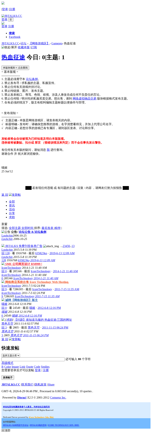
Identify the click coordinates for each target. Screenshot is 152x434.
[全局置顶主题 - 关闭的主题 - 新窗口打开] (3, 264)
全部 (12, 201)
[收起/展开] (9, 47)
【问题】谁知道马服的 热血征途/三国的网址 (43, 319)
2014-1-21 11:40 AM (46, 278)
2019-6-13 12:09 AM (42, 260)
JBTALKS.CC (10, 43)
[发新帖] (15, 194)
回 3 (4, 327)
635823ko (41, 253)
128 (3, 260)
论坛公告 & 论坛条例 (32, 231)
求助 (12, 217)
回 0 (4, 271)
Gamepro (56, 43)
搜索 (12, 33)
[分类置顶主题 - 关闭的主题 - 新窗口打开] (3, 300)
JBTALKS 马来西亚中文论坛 (15, 425)
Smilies (45, 366)
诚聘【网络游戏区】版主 (21, 300)
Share (51, 384)
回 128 (5, 253)
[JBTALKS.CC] (11, 15)
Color (7, 366)
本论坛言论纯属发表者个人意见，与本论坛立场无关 (26, 407)
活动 (12, 209)
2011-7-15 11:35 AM (47, 296)
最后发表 (48, 228)
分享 (12, 213)
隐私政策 (41, 384)
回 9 (4, 289)
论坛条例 (32, 79)
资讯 (12, 205)
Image (15, 366)
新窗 (4, 224)
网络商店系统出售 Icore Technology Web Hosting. (37, 282)
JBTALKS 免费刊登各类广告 (23, 246)
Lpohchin (7, 235)
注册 (12, 9)
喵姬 (4, 303)
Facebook (14, 36)
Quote (29, 366)
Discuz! (22, 397)
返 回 (4, 194)
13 (73, 246)
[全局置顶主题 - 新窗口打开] (3, 246)
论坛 (24, 43)
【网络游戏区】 (39, 43)
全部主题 (15, 228)
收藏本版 (24, 47)
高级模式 (7, 363)
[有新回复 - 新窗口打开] (3, 319)
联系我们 (27, 384)
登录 (5, 9)
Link (22, 366)
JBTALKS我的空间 (38, 425)
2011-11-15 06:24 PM (36, 335)
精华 (58, 228)
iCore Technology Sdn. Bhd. (41, 417)
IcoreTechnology (11, 267)
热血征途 (13, 57)
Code (37, 366)
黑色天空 (7, 323)
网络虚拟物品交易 (84, 98)
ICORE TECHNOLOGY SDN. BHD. (63, 425)
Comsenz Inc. (58, 397)
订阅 (34, 47)
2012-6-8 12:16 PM (30, 315)
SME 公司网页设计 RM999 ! (23, 264)
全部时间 (28, 228)
